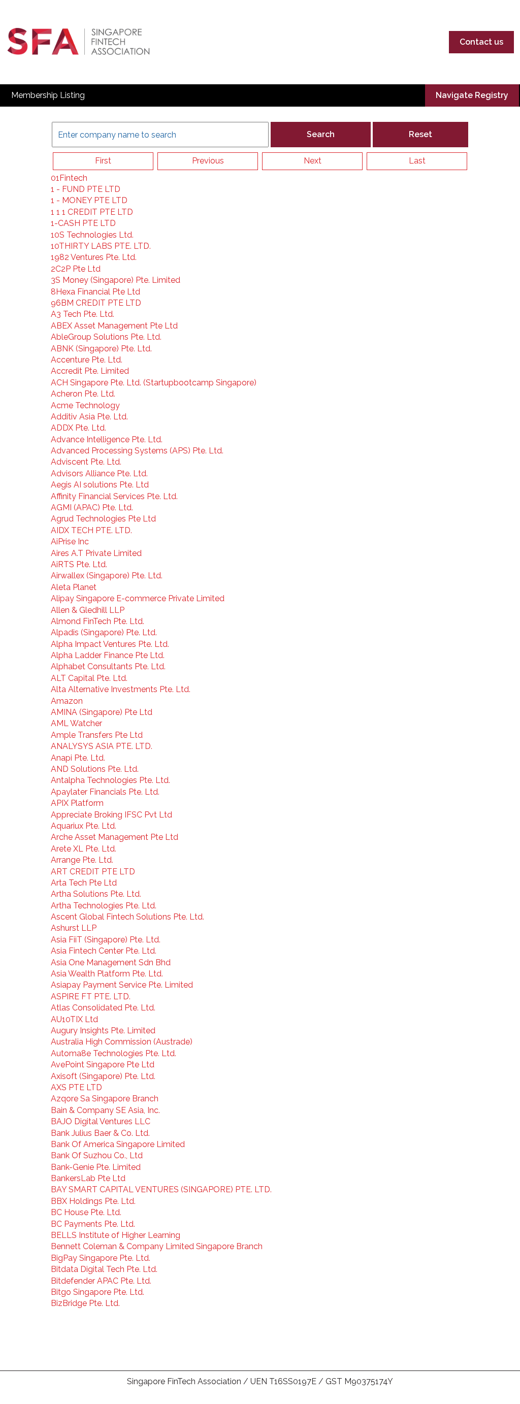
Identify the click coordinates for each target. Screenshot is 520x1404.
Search (321, 134)
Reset (420, 134)
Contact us (481, 42)
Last (417, 161)
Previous (208, 161)
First (103, 161)
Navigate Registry (472, 95)
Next (312, 161)
